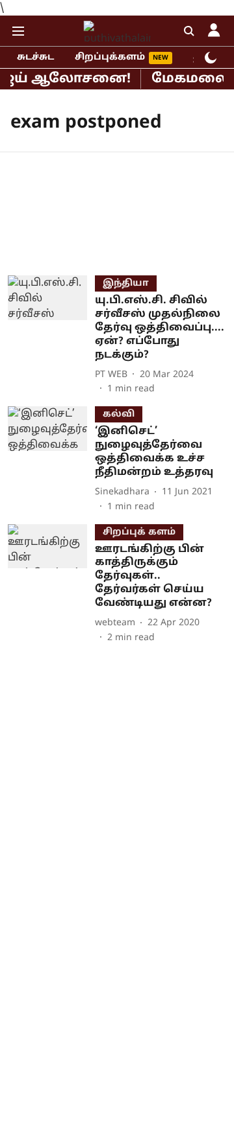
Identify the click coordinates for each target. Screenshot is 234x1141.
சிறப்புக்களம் (110, 57)
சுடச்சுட (35, 57)
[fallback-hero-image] (51, 335)
